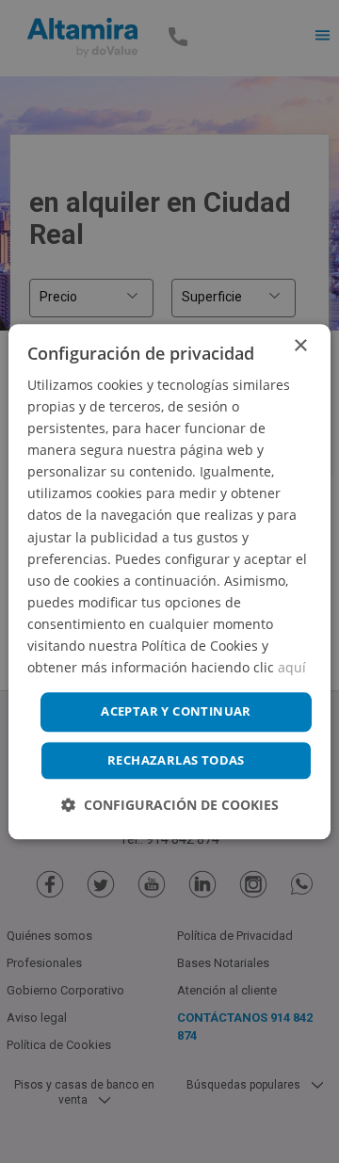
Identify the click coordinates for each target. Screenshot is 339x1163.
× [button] (300, 346)
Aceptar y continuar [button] (176, 711)
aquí (292, 667)
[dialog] (169, 581)
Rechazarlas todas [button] (176, 759)
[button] (170, 805)
